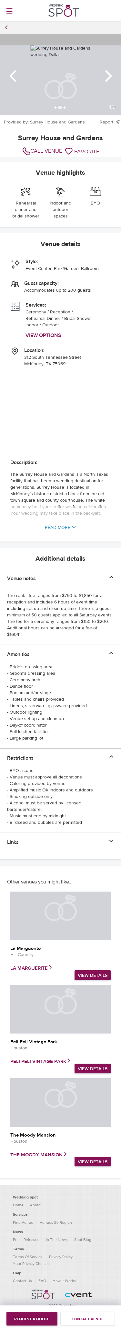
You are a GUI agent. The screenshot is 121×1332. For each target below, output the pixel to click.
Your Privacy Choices (31, 1263)
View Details (92, 975)
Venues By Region (56, 1222)
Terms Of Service (28, 1256)
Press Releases (26, 1239)
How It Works (64, 1280)
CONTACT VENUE (88, 1319)
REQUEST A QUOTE (31, 1319)
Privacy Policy (61, 1256)
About (35, 1205)
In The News (57, 1239)
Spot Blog (82, 1239)
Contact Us (22, 1280)
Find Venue (23, 1222)
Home (18, 1205)
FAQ (42, 1280)
